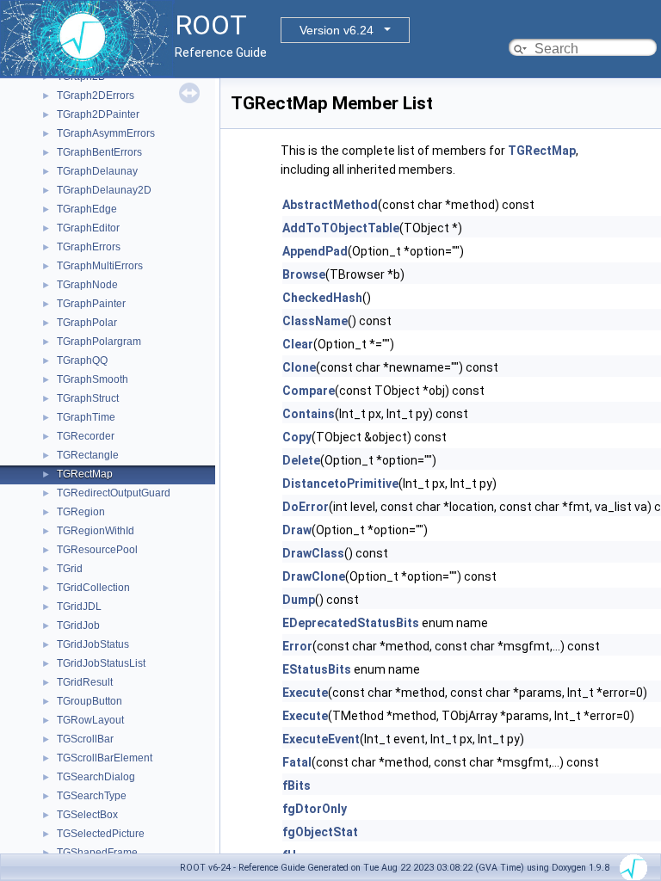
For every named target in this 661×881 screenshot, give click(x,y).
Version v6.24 (337, 30)
